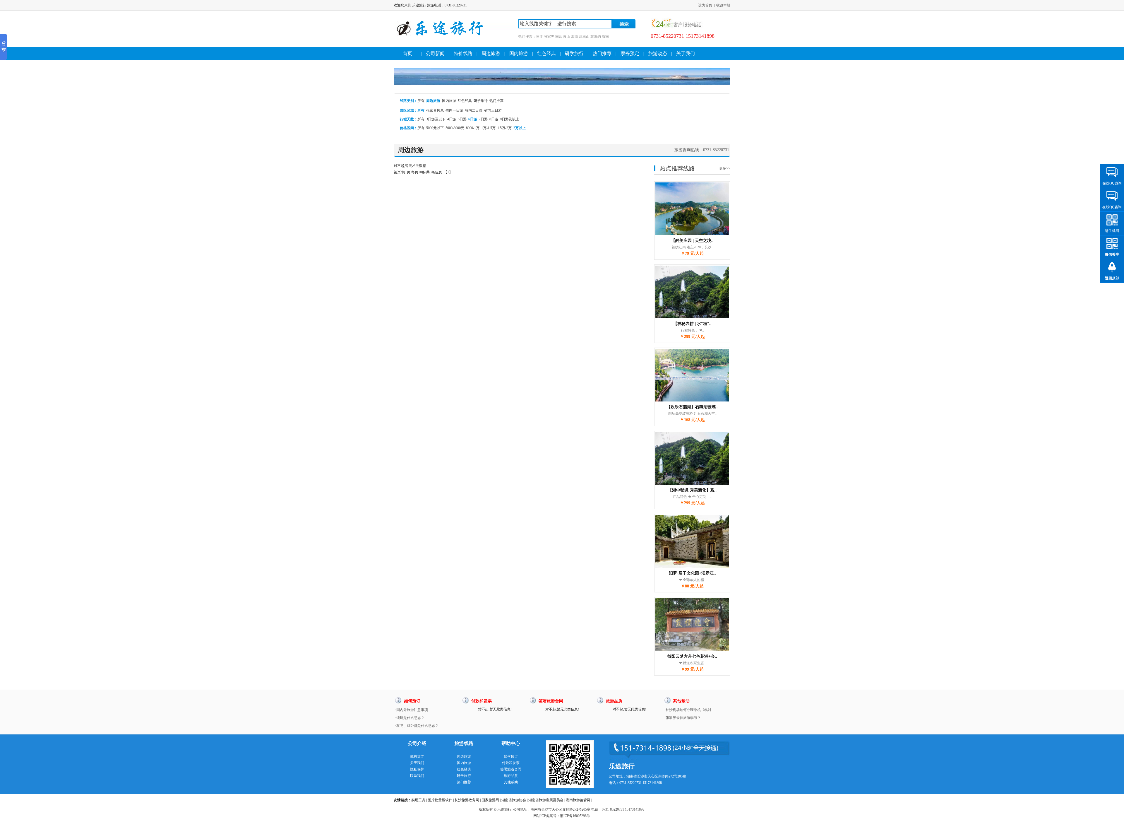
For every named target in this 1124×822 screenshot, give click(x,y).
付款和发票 (511, 763)
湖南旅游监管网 (578, 800)
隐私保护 (417, 769)
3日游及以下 (436, 119)
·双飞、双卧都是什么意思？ (416, 726)
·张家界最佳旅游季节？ (682, 718)
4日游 (451, 119)
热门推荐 (602, 53)
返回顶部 (1112, 278)
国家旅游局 (490, 800)
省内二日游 (473, 110)
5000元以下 (435, 128)
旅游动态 (657, 53)
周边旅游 (491, 53)
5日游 (462, 119)
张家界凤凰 (435, 110)
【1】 (448, 172)
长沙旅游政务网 (467, 800)
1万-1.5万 (488, 128)
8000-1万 (472, 128)
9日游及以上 (509, 119)
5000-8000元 (455, 128)
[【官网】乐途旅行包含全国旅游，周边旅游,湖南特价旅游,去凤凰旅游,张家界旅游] (456, 46)
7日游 (483, 119)
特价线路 (463, 53)
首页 (407, 53)
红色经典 (546, 53)
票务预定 (630, 53)
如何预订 (511, 756)
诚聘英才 (417, 756)
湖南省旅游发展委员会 (545, 800)
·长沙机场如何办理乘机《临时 (687, 710)
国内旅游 (518, 53)
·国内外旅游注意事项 (411, 710)
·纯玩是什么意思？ (409, 718)
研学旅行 (574, 53)
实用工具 (418, 800)
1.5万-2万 (504, 128)
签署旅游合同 (510, 769)
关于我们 (685, 53)
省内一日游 (454, 110)
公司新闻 (435, 53)
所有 (420, 101)
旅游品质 (511, 776)
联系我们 (417, 776)
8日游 (493, 119)
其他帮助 (511, 782)
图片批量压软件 (440, 800)
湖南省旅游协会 (513, 800)
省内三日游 (493, 110)
